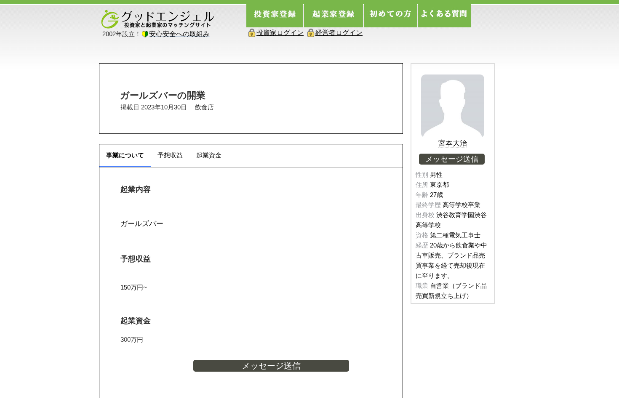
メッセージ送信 (271, 365)
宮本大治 (452, 143)
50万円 (133, 287)
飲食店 (204, 107)
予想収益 (170, 155)
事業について (125, 155)
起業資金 (208, 155)
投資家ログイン (280, 32)
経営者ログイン (339, 32)
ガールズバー (141, 223)
